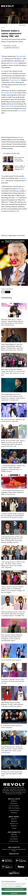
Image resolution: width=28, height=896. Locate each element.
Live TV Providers (14, 806)
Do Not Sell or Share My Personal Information (14, 889)
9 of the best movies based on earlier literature (11, 726)
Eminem (20, 137)
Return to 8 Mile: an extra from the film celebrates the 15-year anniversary (20, 168)
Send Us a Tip (14, 823)
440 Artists (14, 813)
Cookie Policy (18, 886)
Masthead (14, 821)
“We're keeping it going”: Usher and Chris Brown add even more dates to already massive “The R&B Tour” (13, 613)
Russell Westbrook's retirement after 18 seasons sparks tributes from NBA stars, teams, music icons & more (12, 749)
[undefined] (8, 159)
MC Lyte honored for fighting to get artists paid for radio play (13, 420)
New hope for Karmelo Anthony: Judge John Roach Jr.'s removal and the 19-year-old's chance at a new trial (13, 372)
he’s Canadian (21, 110)
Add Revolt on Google (12, 47)
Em (17, 197)
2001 (19, 189)
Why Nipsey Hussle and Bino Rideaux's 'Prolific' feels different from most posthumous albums (12, 704)
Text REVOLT (14, 839)
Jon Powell (7, 45)
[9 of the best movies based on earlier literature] (14, 716)
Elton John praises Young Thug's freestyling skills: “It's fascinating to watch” (19, 161)
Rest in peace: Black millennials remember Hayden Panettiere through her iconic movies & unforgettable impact (11, 637)
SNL (3, 87)
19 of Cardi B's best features (11, 660)
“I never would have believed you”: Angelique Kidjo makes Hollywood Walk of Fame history (12, 492)
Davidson (10, 73)
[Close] (26, 879)
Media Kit (14, 826)
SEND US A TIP (14, 853)
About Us (14, 819)
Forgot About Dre (15, 80)
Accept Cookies (14, 893)
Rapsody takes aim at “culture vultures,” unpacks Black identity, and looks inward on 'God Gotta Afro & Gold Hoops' (12, 322)
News (3, 27)
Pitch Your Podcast (14, 808)
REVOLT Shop (14, 841)
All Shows (14, 801)
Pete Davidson (13, 63)
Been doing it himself (7, 93)
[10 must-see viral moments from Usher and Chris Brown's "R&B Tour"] (14, 762)
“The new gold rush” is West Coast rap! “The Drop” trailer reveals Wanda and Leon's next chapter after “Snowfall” (13, 564)
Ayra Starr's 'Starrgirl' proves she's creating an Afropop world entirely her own (12, 681)
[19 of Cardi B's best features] (14, 651)
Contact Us (14, 836)
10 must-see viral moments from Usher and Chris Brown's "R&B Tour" (12, 773)
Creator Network (14, 810)
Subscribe (14, 834)
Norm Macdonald (10, 106)
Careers (14, 828)
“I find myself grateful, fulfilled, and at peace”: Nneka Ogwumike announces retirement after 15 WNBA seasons (13, 468)
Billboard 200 (15, 211)
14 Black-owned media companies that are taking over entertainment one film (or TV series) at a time (12, 515)
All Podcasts (14, 803)
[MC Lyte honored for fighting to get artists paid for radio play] (14, 410)
